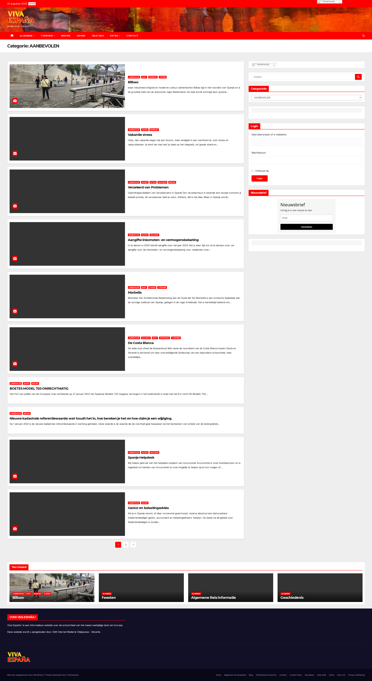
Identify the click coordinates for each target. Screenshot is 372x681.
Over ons (341, 675)
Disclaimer (309, 675)
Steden (163, 77)
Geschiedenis (291, 597)
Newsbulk (57, 675)
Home (218, 675)
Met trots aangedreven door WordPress (25, 675)
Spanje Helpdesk (141, 457)
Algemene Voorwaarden (235, 675)
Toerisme (47, 35)
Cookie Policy (296, 675)
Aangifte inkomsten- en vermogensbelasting (163, 240)
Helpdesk (162, 182)
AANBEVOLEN (134, 77)
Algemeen (26, 35)
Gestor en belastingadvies (148, 508)
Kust (144, 77)
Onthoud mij (262, 170)
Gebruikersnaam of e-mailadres (269, 134)
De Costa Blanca (141, 343)
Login (259, 178)
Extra (114, 35)
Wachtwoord (259, 152)
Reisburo (153, 77)
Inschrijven (306, 226)
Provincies (164, 338)
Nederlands (263, 64)
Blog (251, 675)
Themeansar (72, 675)
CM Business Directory (266, 675)
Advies (81, 35)
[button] (363, 35)
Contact (132, 35)
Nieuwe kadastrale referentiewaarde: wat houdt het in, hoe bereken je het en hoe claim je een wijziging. (91, 418)
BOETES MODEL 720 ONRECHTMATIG (39, 388)
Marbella (135, 292)
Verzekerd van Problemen (148, 187)
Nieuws (65, 35)
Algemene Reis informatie (213, 597)
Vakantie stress (140, 135)
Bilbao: (133, 82)
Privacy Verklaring (356, 675)
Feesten (109, 597)
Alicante (146, 338)
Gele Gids (98, 35)
